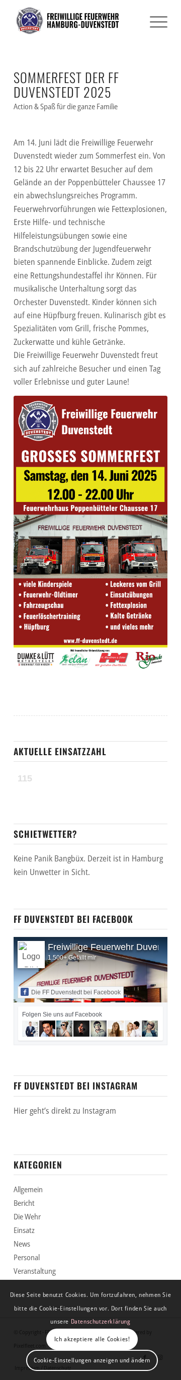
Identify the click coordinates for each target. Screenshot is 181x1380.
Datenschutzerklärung (101, 1321)
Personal (27, 1257)
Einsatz (24, 1230)
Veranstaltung (35, 1271)
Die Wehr (27, 1216)
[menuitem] (153, 21)
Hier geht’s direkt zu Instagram (65, 1110)
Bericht (24, 1203)
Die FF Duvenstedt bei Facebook (76, 992)
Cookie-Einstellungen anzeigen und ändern (92, 1360)
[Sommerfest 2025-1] (90, 533)
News (22, 1244)
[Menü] (153, 21)
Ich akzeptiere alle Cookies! (92, 1339)
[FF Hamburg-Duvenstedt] (75, 21)
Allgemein (28, 1189)
